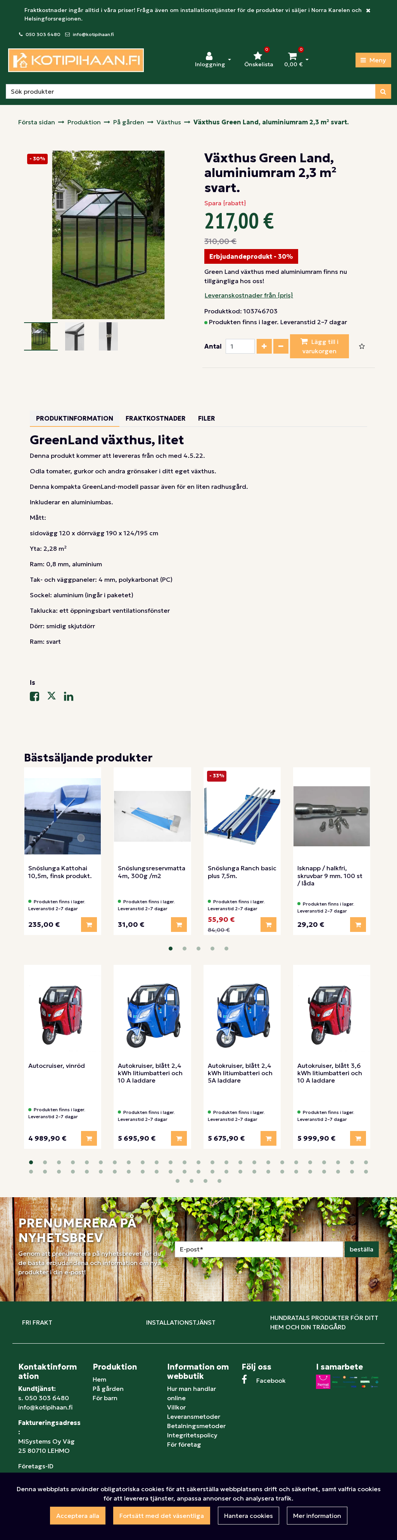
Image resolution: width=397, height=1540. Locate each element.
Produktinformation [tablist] (74, 418)
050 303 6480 (43, 34)
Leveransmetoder (193, 1416)
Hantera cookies (248, 1515)
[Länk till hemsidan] (76, 60)
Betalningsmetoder (196, 1426)
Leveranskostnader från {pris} (249, 295)
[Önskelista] (362, 346)
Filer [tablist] (206, 418)
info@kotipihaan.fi (93, 34)
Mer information (317, 1515)
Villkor (176, 1407)
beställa (361, 1249)
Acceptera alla (77, 1515)
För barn (105, 1398)
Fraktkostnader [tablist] (156, 418)
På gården (108, 1388)
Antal (213, 346)
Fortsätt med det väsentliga (161, 1515)
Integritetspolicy (192, 1435)
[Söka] (383, 91)
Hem (99, 1379)
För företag (184, 1444)
